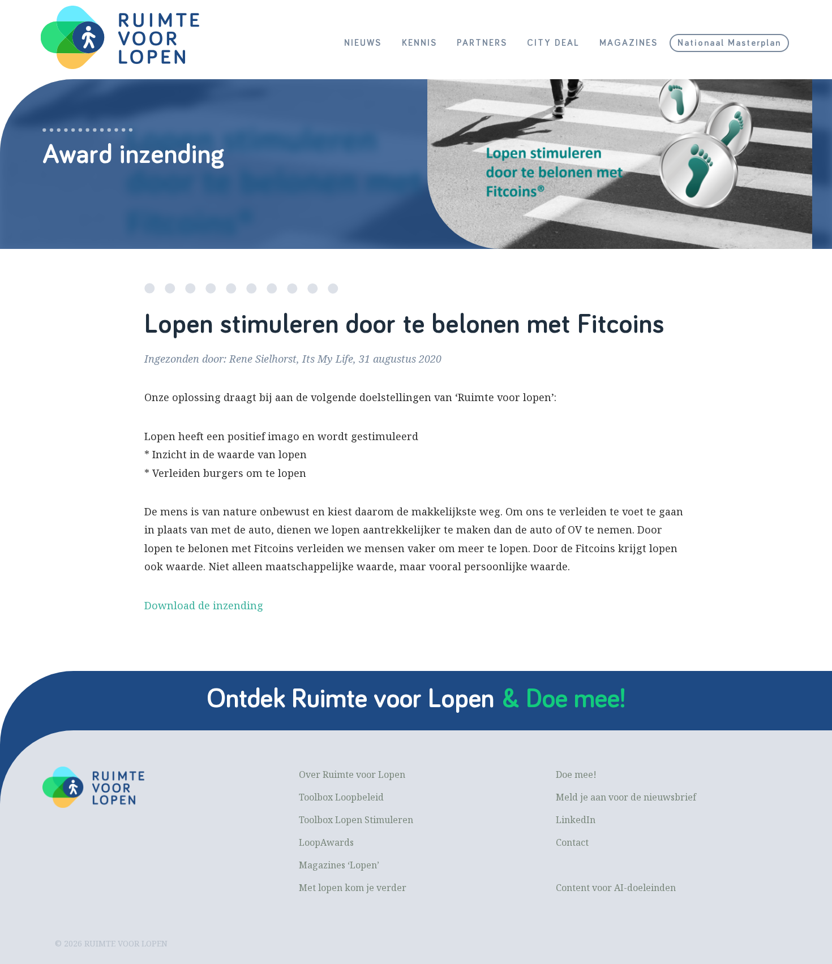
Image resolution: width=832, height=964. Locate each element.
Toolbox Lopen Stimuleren (356, 820)
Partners (482, 43)
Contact (572, 842)
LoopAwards (326, 842)
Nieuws (362, 43)
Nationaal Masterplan (729, 43)
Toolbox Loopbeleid (341, 797)
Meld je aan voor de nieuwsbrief (626, 797)
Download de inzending (203, 605)
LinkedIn (575, 820)
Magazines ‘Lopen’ (339, 865)
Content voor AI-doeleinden (616, 887)
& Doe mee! (563, 699)
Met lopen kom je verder (352, 887)
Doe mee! (576, 774)
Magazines (628, 43)
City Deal (553, 43)
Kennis (419, 43)
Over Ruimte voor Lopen (352, 774)
